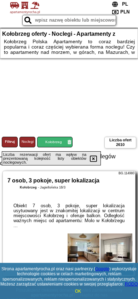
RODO (131, 284)
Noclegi (28, 141)
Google (102, 268)
